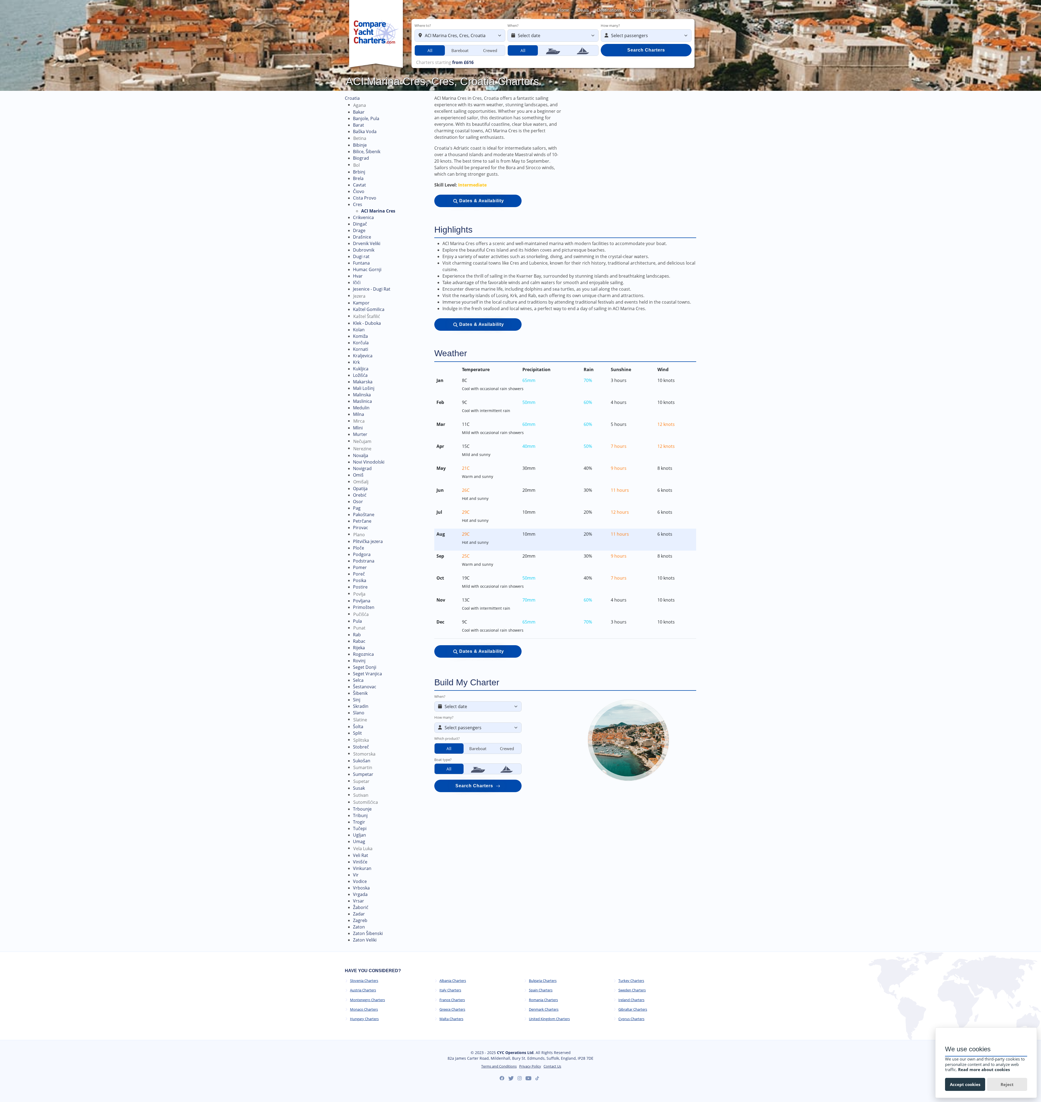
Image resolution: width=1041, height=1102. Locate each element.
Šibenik (360, 693)
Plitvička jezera (368, 541)
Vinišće (360, 862)
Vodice (360, 881)
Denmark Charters (543, 1009)
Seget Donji (364, 667)
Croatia (352, 98)
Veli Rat (360, 855)
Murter (360, 434)
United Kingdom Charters (549, 1019)
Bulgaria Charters (543, 981)
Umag (359, 841)
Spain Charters (540, 990)
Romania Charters (543, 1000)
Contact (682, 10)
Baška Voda (365, 131)
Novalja (360, 455)
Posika (359, 580)
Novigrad (362, 468)
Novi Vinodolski (368, 462)
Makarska (362, 382)
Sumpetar (363, 774)
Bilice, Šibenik (366, 152)
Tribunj (360, 815)
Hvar (358, 276)
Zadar (359, 914)
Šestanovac (364, 687)
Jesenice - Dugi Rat (371, 289)
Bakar (359, 112)
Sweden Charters (632, 990)
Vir (356, 875)
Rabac (359, 641)
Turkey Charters (631, 981)
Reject (1007, 1084)
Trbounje (362, 809)
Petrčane (362, 521)
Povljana (361, 601)
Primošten (363, 607)
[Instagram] (520, 1078)
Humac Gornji (367, 269)
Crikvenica (363, 217)
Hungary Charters (364, 1019)
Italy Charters (450, 990)
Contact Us (552, 1066)
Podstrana (363, 561)
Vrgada (360, 894)
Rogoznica (363, 654)
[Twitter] (511, 1078)
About (635, 10)
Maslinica (362, 401)
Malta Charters (451, 1019)
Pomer (360, 567)
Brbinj (359, 172)
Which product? (447, 738)
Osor (358, 502)
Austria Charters (363, 990)
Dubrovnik (363, 250)
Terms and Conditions (499, 1066)
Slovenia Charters (364, 981)
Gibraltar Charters (632, 1009)
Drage (359, 230)
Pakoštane (363, 515)
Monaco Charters (364, 1009)
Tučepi (360, 828)
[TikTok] (537, 1078)
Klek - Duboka (367, 323)
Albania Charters (452, 981)
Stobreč (361, 747)
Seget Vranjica (367, 674)
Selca (358, 680)
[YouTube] (528, 1078)
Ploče (358, 548)
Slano (358, 713)
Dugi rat (361, 256)
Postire (360, 587)
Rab (357, 635)
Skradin (360, 706)
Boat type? (443, 759)
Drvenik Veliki (366, 243)
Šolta (358, 727)
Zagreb (360, 920)
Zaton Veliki (365, 940)
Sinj (356, 700)
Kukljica (360, 369)
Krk (356, 362)
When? (513, 25)
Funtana (361, 263)
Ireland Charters (631, 1000)
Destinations (609, 10)
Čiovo (358, 191)
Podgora (362, 554)
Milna (358, 414)
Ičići (357, 282)
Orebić (360, 495)
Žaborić (360, 907)
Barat (358, 125)
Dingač (360, 224)
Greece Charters (452, 1009)
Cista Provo (364, 198)
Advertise (658, 10)
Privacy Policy (530, 1066)
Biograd (361, 158)
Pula (357, 621)
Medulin (361, 408)
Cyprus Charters (631, 1019)
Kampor (361, 303)
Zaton (359, 927)
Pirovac (360, 528)
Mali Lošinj (363, 388)
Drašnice (362, 237)
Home (563, 10)
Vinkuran (362, 868)
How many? (610, 25)
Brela (358, 178)
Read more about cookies (984, 1069)
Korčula (361, 343)
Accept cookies (965, 1084)
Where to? (423, 25)
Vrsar (358, 901)
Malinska (362, 395)
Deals (583, 10)
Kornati (360, 349)
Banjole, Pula (366, 118)
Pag (357, 508)
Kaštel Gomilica (368, 309)
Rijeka (359, 648)
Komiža (360, 336)
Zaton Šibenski (368, 933)
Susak (359, 788)
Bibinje (360, 145)
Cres (357, 204)
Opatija (360, 488)
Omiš (358, 475)
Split (357, 733)
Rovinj (359, 661)
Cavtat (359, 185)
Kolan (359, 330)
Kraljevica (362, 356)
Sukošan (361, 761)
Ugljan (359, 835)
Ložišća (360, 375)
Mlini (358, 428)
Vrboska (361, 888)
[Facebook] (502, 1078)
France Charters (452, 1000)
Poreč (359, 574)
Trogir (359, 822)
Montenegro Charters (367, 1000)
